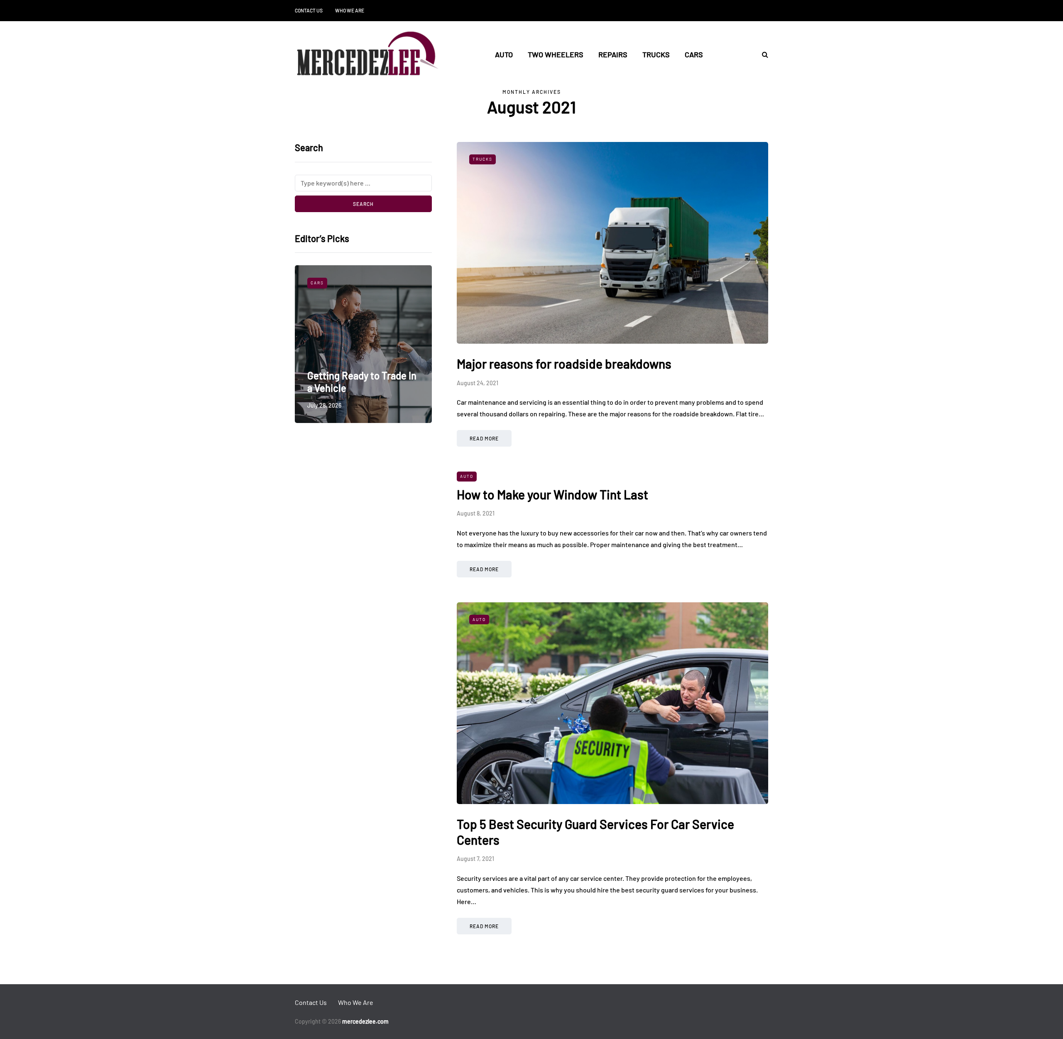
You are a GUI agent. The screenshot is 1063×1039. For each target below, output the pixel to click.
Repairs (612, 54)
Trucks (656, 54)
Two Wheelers (555, 54)
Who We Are (349, 10)
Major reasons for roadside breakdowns (564, 363)
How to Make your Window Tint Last (552, 494)
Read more (484, 438)
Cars (694, 54)
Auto (504, 54)
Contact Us (309, 10)
